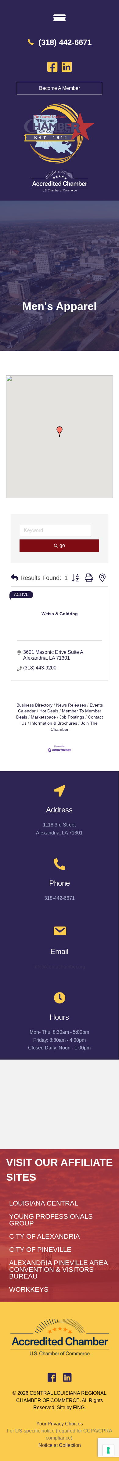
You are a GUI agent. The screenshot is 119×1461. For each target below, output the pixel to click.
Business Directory (34, 705)
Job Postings (72, 717)
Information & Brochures (53, 723)
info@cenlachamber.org (59, 966)
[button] (59, 431)
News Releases (71, 705)
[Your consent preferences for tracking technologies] (108, 1450)
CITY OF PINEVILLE (40, 1249)
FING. (79, 1407)
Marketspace (43, 717)
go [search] (62, 545)
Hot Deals (48, 711)
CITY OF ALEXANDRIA (44, 1236)
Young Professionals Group (51, 1220)
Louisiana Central (43, 1203)
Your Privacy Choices (59, 1423)
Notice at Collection (59, 1445)
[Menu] (59, 17)
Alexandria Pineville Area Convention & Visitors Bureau (58, 1269)
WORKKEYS (29, 1289)
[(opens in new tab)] (59, 180)
